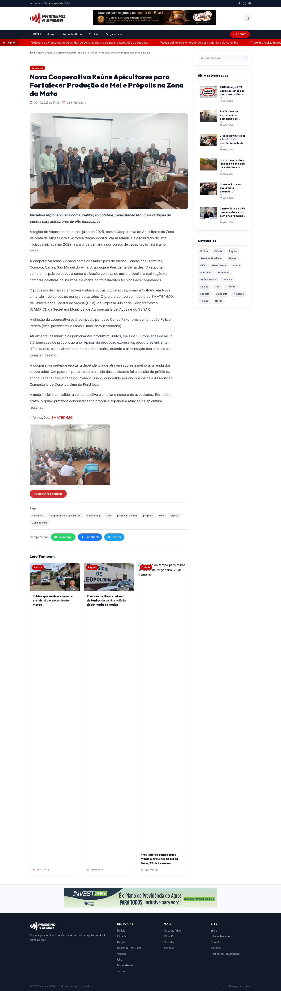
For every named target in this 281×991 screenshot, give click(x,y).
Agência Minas (208, 279)
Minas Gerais (219, 265)
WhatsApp (65, 537)
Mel (108, 515)
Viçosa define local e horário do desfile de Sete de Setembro (187, 42)
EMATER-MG (62, 418)
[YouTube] (249, 3)
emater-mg (93, 515)
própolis (148, 515)
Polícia (204, 251)
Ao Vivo (241, 34)
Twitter (116, 537)
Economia (37, 68)
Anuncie (169, 948)
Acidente (239, 293)
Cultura (204, 286)
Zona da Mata (39, 522)
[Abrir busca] (247, 18)
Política (227, 279)
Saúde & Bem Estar (211, 258)
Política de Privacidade (225, 953)
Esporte (204, 293)
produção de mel (127, 515)
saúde (236, 265)
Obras (218, 300)
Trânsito (231, 286)
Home (50, 34)
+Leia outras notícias (48, 493)
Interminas (245, 986)
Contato (94, 34)
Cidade (218, 251)
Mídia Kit (169, 936)
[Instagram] (244, 3)
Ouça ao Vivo (172, 930)
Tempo (204, 300)
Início (33, 52)
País (217, 286)
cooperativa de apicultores (65, 515)
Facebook (92, 537)
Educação (205, 272)
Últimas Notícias (72, 34)
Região (233, 251)
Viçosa (174, 515)
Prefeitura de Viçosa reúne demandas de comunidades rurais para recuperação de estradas (77, 42)
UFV (161, 515)
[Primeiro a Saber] (47, 18)
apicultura (37, 515)
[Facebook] (239, 3)
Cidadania (221, 293)
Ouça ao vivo (114, 34)
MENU (37, 34)
